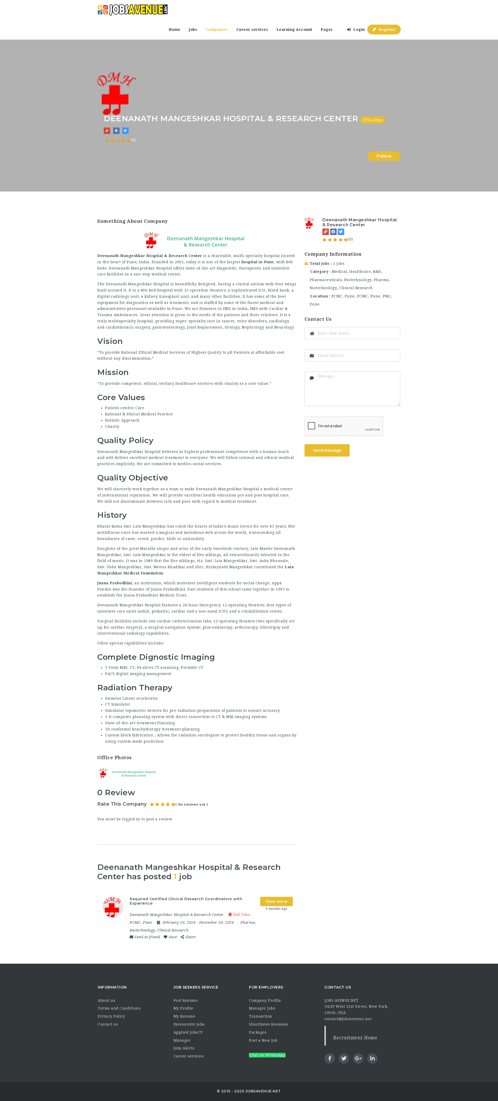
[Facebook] (333, 232)
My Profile (183, 1008)
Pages (327, 29)
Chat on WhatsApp (267, 1055)
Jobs (193, 29)
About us (106, 1000)
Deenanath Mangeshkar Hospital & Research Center (359, 222)
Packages (257, 1032)
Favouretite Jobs (189, 1024)
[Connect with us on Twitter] (125, 130)
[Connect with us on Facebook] (116, 130)
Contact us (108, 1024)
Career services (252, 29)
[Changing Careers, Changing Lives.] (132, 10)
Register (387, 29)
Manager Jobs (262, 1008)
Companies (217, 29)
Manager (182, 1040)
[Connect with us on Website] (107, 130)
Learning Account (294, 29)
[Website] (325, 232)
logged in (131, 819)
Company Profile (265, 1000)
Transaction (260, 1016)
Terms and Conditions (119, 1008)
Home (175, 29)
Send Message (327, 450)
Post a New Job (263, 1040)
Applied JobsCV (188, 1032)
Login (358, 29)
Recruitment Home (355, 1037)
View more (276, 901)
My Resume (185, 1016)
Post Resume (186, 1000)
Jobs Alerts (184, 1048)
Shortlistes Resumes (268, 1024)
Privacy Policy (111, 1016)
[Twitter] (341, 232)
